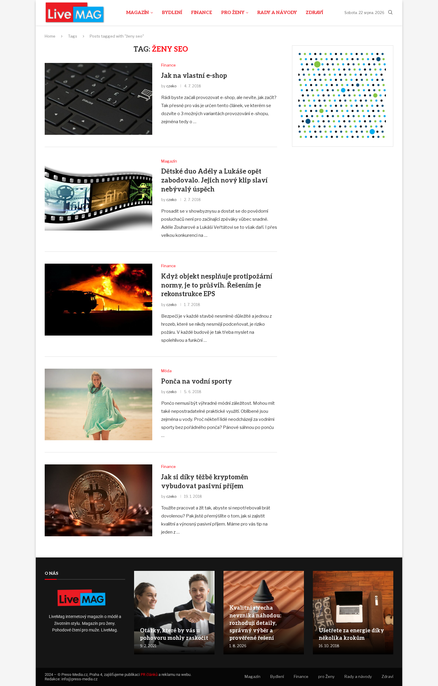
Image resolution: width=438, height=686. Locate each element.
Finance (201, 12)
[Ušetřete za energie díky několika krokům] (353, 612)
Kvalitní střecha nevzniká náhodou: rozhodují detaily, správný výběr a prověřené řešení (255, 623)
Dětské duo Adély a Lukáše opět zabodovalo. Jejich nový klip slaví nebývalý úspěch (214, 180)
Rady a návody (277, 12)
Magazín (137, 12)
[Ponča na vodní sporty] (98, 404)
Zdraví (314, 12)
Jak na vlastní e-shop (194, 76)
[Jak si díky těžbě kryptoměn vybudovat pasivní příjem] (98, 500)
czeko (171, 86)
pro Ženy (232, 12)
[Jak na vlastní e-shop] (98, 99)
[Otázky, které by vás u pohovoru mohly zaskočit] (174, 612)
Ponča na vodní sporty (196, 381)
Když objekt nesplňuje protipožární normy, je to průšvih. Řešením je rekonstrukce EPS (216, 285)
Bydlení (172, 12)
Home (50, 36)
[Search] (390, 12)
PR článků (149, 674)
